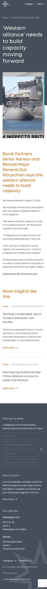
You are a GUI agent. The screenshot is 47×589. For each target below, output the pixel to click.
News (6, 17)
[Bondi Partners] (6, 4)
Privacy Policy (10, 573)
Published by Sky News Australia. (20, 273)
